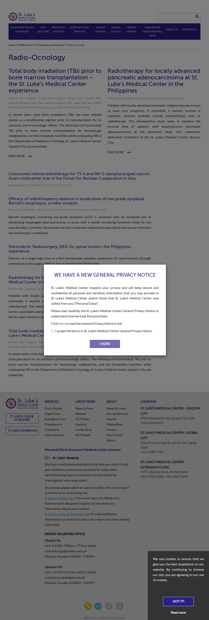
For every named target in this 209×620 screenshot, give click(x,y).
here (62, 323)
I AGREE (104, 343)
